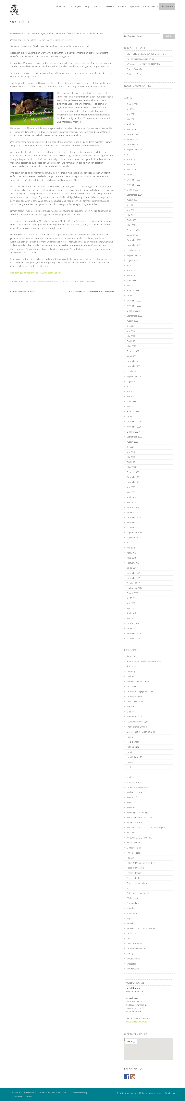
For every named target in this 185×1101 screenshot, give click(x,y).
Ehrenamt (131, 706)
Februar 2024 (133, 230)
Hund (129, 752)
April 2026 (131, 124)
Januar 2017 (132, 628)
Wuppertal (131, 963)
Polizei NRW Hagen (135, 867)
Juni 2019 (131, 487)
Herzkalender (133, 741)
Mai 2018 (131, 547)
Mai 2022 (131, 336)
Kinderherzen (133, 777)
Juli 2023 (131, 265)
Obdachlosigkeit (44, 281)
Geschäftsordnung (79, 1092)
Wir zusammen (133, 958)
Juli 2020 (131, 446)
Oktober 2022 (133, 310)
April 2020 (131, 462)
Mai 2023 (131, 275)
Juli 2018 (131, 542)
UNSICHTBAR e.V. (66, 281)
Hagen (34, 281)
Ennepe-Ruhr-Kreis (135, 716)
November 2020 (134, 426)
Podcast (55, 281)
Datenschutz (29, 1092)
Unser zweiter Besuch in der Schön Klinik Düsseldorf (91, 291)
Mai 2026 (131, 119)
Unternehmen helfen (136, 948)
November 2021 (134, 366)
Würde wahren (133, 968)
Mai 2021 (131, 396)
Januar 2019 (132, 512)
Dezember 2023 (134, 240)
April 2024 (131, 220)
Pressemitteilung (134, 878)
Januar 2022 (132, 356)
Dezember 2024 (134, 179)
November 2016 (134, 633)
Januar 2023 (132, 295)
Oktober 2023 (133, 250)
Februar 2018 (133, 562)
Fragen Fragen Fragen (136, 69)
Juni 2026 (131, 114)
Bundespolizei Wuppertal (138, 681)
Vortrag (130, 953)
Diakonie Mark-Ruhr (136, 701)
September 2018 (134, 532)
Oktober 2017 (133, 583)
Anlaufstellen (149, 6)
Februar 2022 (133, 351)
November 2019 (134, 482)
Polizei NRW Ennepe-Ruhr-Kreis (141, 863)
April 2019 (131, 497)
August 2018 (132, 537)
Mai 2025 (131, 164)
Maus (129, 802)
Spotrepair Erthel (134, 74)
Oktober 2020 (133, 431)
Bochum (130, 676)
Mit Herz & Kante (134, 822)
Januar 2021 (132, 416)
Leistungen (75, 6)
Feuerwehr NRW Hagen (137, 721)
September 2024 (134, 194)
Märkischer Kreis (134, 792)
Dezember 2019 (134, 477)
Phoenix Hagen (133, 852)
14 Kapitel (131, 656)
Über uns (60, 6)
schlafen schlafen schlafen (23, 291)
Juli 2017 (131, 598)
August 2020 (132, 441)
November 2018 (134, 522)
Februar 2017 (133, 623)
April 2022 (131, 341)
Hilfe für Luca (133, 746)
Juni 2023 (131, 270)
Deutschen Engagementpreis (140, 691)
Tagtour (130, 918)
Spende (130, 908)
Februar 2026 (133, 134)
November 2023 (134, 245)
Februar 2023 (133, 290)
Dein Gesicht (133, 686)
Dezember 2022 (134, 300)
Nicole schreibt (133, 842)
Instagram (131, 762)
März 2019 (131, 502)
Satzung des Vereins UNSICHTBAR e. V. (53, 1092)
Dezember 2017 (134, 573)
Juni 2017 (131, 603)
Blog (87, 6)
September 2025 (134, 149)
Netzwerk (131, 832)
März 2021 (131, 406)
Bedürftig (131, 671)
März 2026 (131, 129)
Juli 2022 (131, 326)
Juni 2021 (131, 391)
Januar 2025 (132, 174)
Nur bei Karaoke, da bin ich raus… (142, 59)
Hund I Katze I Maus (136, 757)
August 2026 (132, 104)
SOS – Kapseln (133, 898)
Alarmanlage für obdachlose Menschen (144, 661)
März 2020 (131, 467)
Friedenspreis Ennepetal (138, 726)
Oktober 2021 (133, 371)
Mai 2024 (131, 215)
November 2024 (134, 184)
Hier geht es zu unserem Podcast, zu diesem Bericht (35, 272)
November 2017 (134, 578)
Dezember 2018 (134, 517)
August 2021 (132, 381)
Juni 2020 (131, 452)
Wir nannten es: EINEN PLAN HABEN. (143, 64)
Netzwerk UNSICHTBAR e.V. (139, 837)
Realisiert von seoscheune (22, 1096)
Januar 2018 (132, 567)
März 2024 (131, 225)
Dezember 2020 (134, 421)
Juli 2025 (131, 154)
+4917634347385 (141, 1018)
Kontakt (98, 6)
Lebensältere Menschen (138, 787)
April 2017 (131, 613)
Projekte (122, 6)
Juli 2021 (131, 386)
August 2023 (132, 260)
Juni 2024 (131, 210)
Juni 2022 (131, 331)
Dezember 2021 (134, 361)
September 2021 (134, 376)
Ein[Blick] (131, 711)
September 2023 (134, 255)
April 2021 (131, 401)
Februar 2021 (133, 411)
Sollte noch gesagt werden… (139, 893)
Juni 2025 (131, 159)
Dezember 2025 (134, 144)
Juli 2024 (131, 205)
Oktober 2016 (133, 638)
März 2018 (131, 557)
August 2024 (132, 199)
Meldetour (131, 807)
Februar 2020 (133, 472)
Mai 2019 (131, 492)
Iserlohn (130, 767)
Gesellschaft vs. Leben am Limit (141, 731)
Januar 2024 (132, 235)
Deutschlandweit (134, 696)
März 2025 (131, 169)
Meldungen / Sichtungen (138, 812)
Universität (132, 933)
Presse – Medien (134, 873)
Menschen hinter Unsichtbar (140, 817)
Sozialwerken (133, 903)
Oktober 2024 (133, 189)
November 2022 (134, 305)
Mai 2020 (131, 457)
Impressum (16, 1092)
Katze (129, 772)
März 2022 (131, 346)
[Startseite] (14, 7)
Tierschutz (131, 923)
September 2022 (134, 315)
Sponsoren (132, 913)
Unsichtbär (132, 938)
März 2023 (131, 285)
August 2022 (132, 320)
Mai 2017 (131, 608)
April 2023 (131, 280)
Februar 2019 (133, 507)
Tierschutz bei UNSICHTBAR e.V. (141, 928)
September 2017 (134, 588)
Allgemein (131, 666)
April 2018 (131, 552)
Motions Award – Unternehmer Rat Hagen (146, 827)
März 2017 (131, 618)
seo (128, 888)
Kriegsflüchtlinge (134, 782)
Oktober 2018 (133, 527)
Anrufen (168, 6)
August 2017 (132, 593)
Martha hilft (132, 797)
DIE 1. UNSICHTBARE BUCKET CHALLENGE (146, 53)
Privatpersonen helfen (137, 883)
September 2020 (134, 436)
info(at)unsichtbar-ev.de (136, 1021)
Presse (109, 6)
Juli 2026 (131, 109)
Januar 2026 (132, 139)
